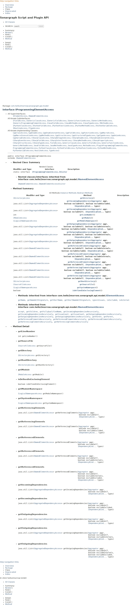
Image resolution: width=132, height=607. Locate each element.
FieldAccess (55, 143)
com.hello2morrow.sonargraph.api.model (30, 106)
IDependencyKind (82, 206)
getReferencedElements (78, 246)
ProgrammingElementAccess (25, 148)
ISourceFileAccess (22, 284)
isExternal (124, 300)
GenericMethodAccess (22, 145)
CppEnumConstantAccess (53, 133)
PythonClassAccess (47, 148)
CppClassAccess (20, 133)
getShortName (56, 300)
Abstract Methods (85, 193)
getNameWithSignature (37, 300)
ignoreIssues (98, 300)
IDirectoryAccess (21, 198)
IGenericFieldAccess (57, 121)
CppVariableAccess (21, 138)
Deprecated (10, 11)
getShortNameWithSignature (77, 300)
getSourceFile (86, 284)
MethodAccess (89, 145)
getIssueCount (62, 314)
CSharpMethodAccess (82, 140)
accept (21, 312)
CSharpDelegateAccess (60, 138)
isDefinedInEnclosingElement (86, 290)
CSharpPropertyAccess (102, 140)
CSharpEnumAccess (80, 138)
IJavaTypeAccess (90, 123)
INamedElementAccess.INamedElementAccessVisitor (41, 184)
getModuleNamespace (86, 221)
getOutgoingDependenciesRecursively (103, 314)
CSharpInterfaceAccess (61, 140)
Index (7, 13)
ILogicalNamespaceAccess (25, 221)
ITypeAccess (34, 128)
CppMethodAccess (46, 135)
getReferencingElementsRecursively (35, 322)
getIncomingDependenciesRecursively (80, 312)
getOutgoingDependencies (78, 224)
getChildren (32, 312)
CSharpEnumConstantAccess (101, 138)
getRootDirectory (86, 281)
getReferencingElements (78, 268)
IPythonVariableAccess (106, 126)
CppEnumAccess (35, 133)
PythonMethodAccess (106, 148)
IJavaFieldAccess (55, 123)
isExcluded (112, 300)
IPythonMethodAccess (84, 126)
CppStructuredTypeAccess (83, 135)
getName (21, 300)
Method (8, 39)
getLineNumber (86, 215)
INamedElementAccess (38, 116)
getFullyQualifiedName (50, 312)
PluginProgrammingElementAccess (111, 145)
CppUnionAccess (118, 135)
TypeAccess (54, 151)
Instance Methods (68, 193)
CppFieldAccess (72, 133)
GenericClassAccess (71, 143)
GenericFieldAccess (91, 143)
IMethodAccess (106, 123)
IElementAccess (20, 116)
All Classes (10, 22)
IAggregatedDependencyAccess (43, 204)
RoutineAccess (41, 151)
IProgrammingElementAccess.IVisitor (49, 172)
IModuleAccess (20, 218)
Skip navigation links (9, 1)
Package (9, 7)
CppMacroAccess (107, 133)
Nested (8, 32)
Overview (9, 5)
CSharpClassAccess (40, 138)
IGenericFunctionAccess (79, 121)
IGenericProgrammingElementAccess (29, 123)
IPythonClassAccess (22, 126)
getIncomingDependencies (78, 201)
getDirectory (86, 198)
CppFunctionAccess (89, 133)
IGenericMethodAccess (101, 121)
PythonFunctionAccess (86, 148)
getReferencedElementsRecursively (34, 319)
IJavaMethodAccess (73, 123)
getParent (97, 317)
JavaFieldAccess (41, 145)
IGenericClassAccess (36, 121)
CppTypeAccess (103, 135)
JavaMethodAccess (58, 145)
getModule (86, 218)
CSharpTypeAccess (40, 143)
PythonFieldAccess (66, 148)
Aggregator (97, 201)
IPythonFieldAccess (41, 126)
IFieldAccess (19, 121)
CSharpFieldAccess (40, 140)
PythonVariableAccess (23, 151)
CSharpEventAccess (21, 140)
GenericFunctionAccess (112, 143)
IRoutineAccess (20, 128)
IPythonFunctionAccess (63, 126)
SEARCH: (9, 26)
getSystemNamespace (86, 287)
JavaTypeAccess (75, 145)
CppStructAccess (63, 135)
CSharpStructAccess (22, 143)
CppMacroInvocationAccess (25, 135)
